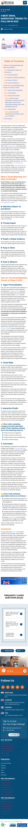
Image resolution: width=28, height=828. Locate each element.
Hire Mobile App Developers (7, 802)
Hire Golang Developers (6, 794)
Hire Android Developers (6, 806)
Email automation (19, 448)
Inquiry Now (12, 734)
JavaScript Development (6, 751)
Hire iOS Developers (6, 804)
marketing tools (12, 517)
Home (2, 25)
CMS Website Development (7, 746)
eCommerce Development (7, 748)
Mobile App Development (7, 743)
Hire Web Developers (6, 782)
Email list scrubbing (6, 328)
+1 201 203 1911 (9, 730)
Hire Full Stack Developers (7, 791)
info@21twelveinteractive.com (13, 728)
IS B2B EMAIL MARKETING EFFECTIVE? (10, 635)
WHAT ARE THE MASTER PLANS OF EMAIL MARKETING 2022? (12, 624)
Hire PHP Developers (6, 785)
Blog (6, 25)
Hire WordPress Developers (7, 789)
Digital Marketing (5, 753)
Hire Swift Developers (6, 813)
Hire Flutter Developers (6, 809)
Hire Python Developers (6, 787)
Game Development (5, 755)
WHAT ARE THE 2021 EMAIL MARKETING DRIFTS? (12, 614)
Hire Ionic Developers (6, 811)
